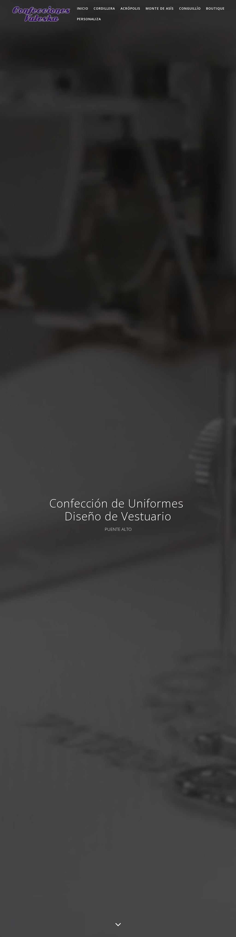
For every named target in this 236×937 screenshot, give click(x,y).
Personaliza (89, 19)
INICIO (82, 8)
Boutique (215, 8)
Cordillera (104, 8)
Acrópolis (130, 8)
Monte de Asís (160, 8)
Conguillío (190, 8)
